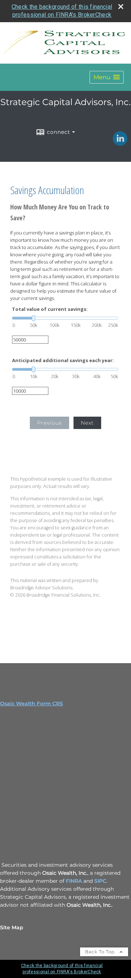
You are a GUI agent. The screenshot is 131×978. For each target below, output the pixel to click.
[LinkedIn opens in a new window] (120, 143)
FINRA (74, 881)
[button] (107, 77)
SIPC (100, 881)
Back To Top (100, 951)
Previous (49, 423)
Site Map (11, 927)
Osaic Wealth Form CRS (31, 703)
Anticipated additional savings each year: (63, 360)
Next (87, 423)
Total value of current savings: (50, 309)
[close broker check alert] (121, 6)
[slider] (65, 318)
